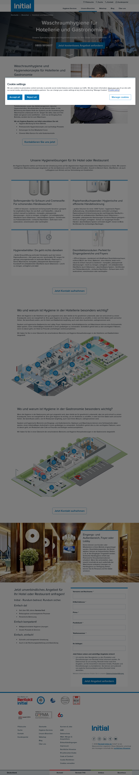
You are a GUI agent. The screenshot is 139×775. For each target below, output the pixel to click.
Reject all (32, 97)
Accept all (15, 97)
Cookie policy (114, 90)
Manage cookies (120, 97)
